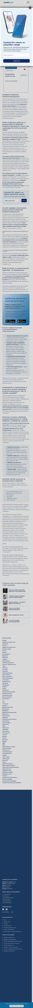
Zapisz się (16, 61)
